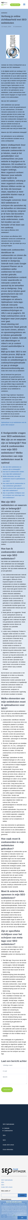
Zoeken (22, 1195)
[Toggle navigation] (24, 4)
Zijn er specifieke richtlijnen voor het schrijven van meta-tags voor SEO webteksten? (14, 495)
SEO (4, 1140)
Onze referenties (8, 1149)
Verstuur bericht (7, 1089)
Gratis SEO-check (15, 4)
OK (22, 1217)
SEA (4, 1135)
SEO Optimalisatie (8, 1124)
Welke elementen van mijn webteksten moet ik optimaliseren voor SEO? (14, 479)
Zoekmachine (8, 1130)
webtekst (4, 13)
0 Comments (17, 26)
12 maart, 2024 (6, 26)
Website (6, 1128)
